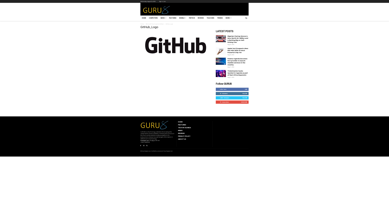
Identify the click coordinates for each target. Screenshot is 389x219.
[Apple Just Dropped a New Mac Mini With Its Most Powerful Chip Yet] (221, 51)
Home (142, 24)
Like (246, 89)
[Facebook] (141, 146)
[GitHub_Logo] (175, 59)
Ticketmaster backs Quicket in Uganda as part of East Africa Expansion (238, 73)
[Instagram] (144, 146)
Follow (244, 93)
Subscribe (244, 102)
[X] (147, 146)
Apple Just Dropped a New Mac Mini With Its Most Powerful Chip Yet (238, 50)
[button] (246, 18)
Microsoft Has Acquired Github (155, 24)
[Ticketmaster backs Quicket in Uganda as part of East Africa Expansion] (221, 73)
